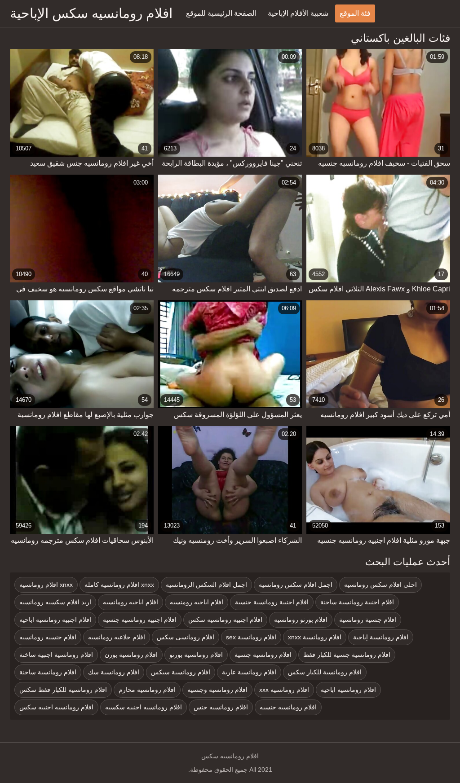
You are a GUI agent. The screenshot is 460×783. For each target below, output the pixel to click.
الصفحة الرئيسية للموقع (221, 13)
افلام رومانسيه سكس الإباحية (91, 13)
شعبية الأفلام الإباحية (298, 13)
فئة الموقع (355, 13)
